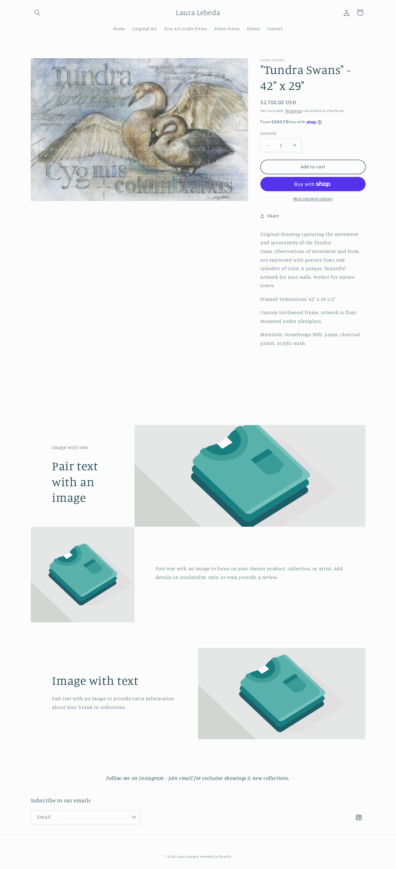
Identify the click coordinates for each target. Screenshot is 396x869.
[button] (37, 12)
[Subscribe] (133, 817)
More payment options (313, 198)
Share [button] (273, 215)
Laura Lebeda (188, 856)
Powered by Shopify (215, 856)
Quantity (268, 133)
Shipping (293, 111)
